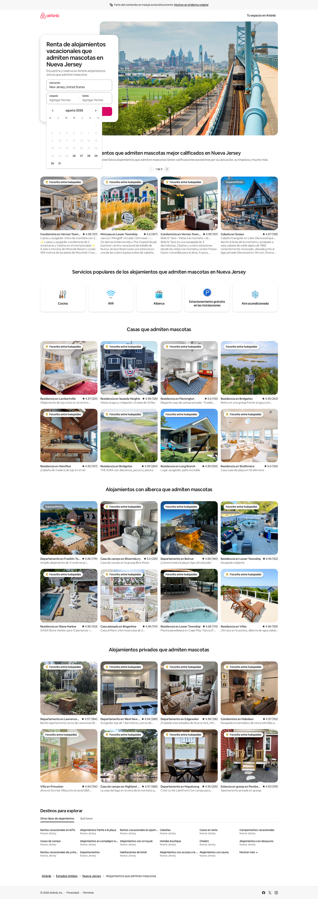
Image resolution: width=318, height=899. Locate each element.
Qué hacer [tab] (86, 818)
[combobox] (79, 87)
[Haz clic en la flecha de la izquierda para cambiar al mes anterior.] (53, 110)
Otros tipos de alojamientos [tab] (57, 818)
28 (88, 155)
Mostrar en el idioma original (191, 4)
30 (52, 163)
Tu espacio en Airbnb (261, 15)
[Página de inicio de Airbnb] (49, 15)
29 (95, 155)
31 (59, 163)
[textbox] (62, 100)
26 (74, 155)
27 (81, 155)
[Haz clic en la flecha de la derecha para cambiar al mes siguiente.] (95, 110)
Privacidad (72, 892)
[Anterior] (151, 169)
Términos (88, 892)
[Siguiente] (167, 169)
